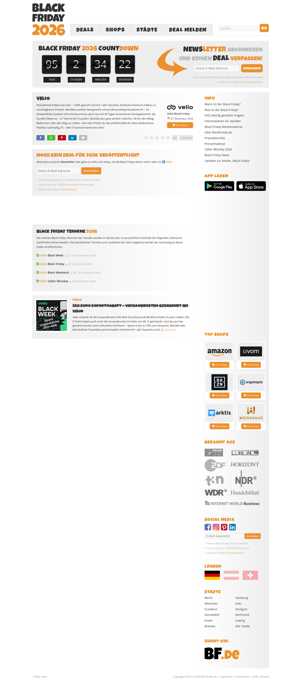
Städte (147, 30)
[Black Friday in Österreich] (231, 579)
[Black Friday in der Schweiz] (249, 579)
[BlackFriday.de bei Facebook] (209, 529)
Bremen (210, 626)
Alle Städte (242, 626)
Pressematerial (215, 144)
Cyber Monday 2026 (218, 149)
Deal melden (188, 30)
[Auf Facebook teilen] (40, 137)
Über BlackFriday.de (218, 132)
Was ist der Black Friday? (221, 110)
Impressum (226, 676)
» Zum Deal (169, 329)
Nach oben (41, 676)
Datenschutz (255, 82)
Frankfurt (211, 609)
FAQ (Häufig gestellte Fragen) (224, 115)
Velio (169, 162)
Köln (238, 603)
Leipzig (240, 620)
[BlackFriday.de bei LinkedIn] (233, 529)
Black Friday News (217, 155)
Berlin (209, 598)
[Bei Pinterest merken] (62, 137)
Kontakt (264, 676)
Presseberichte (215, 138)
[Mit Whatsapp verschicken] (51, 137)
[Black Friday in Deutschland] (214, 579)
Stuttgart (241, 609)
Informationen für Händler (223, 121)
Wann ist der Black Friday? (223, 104)
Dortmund (242, 615)
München (211, 603)
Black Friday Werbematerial (223, 127)
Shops (115, 30)
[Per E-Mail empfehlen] (83, 137)
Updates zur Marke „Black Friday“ (227, 161)
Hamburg (241, 598)
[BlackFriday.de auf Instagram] (217, 529)
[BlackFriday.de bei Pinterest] (225, 529)
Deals (85, 30)
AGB (255, 676)
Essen (209, 620)
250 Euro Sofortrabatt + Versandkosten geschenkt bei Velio (130, 308)
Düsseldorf (212, 615)
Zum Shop (182, 125)
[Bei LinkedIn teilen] (72, 137)
